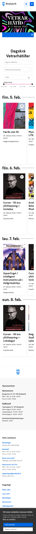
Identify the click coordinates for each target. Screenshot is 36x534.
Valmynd (32, 4)
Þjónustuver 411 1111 (11, 467)
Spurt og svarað (12, 459)
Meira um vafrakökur (9, 519)
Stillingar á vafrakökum (11, 529)
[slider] (3, 84)
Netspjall (11, 451)
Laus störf (6, 494)
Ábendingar (10, 444)
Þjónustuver (6, 502)
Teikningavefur (7, 506)
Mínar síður (6, 490)
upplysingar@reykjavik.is (11, 474)
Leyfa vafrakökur (10, 524)
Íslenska (26, 4)
